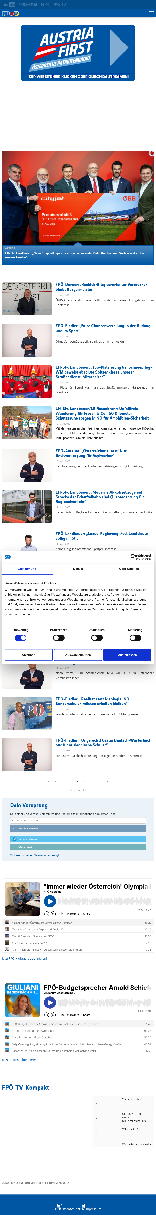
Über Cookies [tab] (129, 568)
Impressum (93, 1209)
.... (63, 781)
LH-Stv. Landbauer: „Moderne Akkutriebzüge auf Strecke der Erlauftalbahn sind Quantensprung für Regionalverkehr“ (100, 497)
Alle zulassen (127, 655)
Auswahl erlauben (78, 655)
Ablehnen (28, 655)
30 (99, 781)
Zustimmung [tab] (27, 568)
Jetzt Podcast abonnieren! (19, 1060)
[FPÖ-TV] (28, 4)
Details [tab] (78, 568)
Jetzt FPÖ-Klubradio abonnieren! (24, 958)
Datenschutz (70, 1209)
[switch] (59, 638)
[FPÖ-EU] (60, 4)
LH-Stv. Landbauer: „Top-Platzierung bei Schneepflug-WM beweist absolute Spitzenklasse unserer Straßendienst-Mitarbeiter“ (104, 372)
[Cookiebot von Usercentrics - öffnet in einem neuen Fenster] (133, 557)
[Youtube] (9, 4)
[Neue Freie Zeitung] (45, 4)
